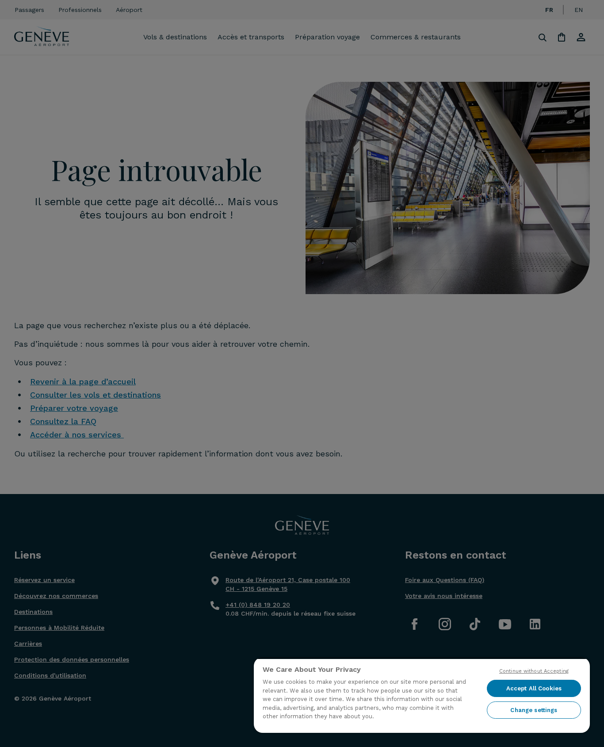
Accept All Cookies (534, 688)
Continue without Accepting (534, 671)
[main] (422, 695)
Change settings (533, 710)
